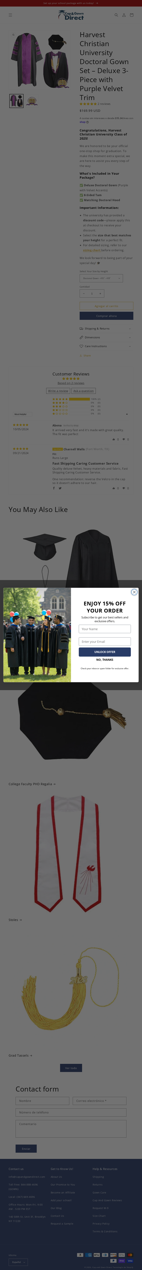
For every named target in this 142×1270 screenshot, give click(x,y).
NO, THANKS (104, 660)
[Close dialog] (134, 592)
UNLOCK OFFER (104, 652)
